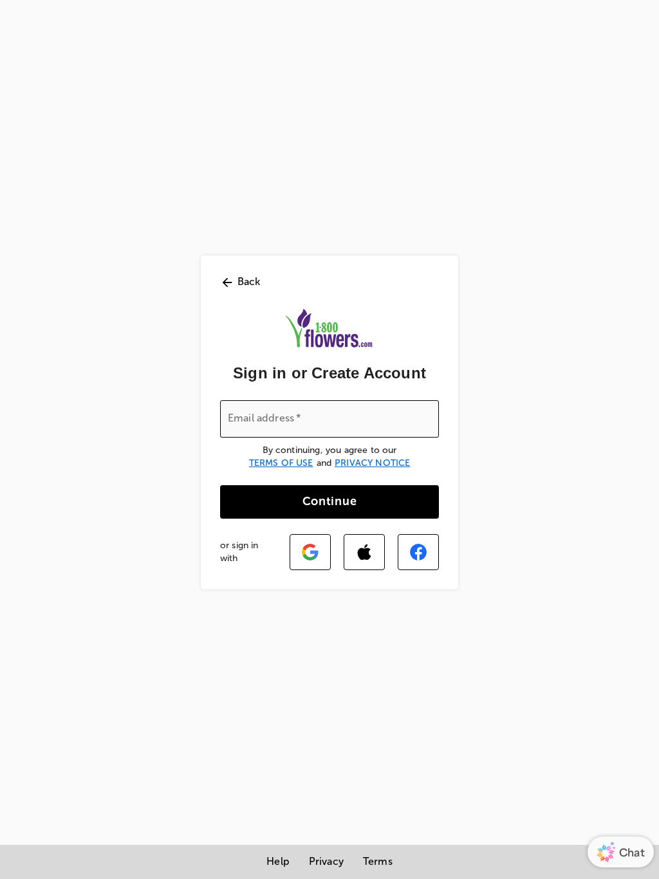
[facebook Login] (418, 552)
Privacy (326, 861)
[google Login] (310, 552)
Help (278, 861)
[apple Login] (364, 552)
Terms (378, 861)
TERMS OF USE (281, 463)
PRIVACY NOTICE (372, 463)
